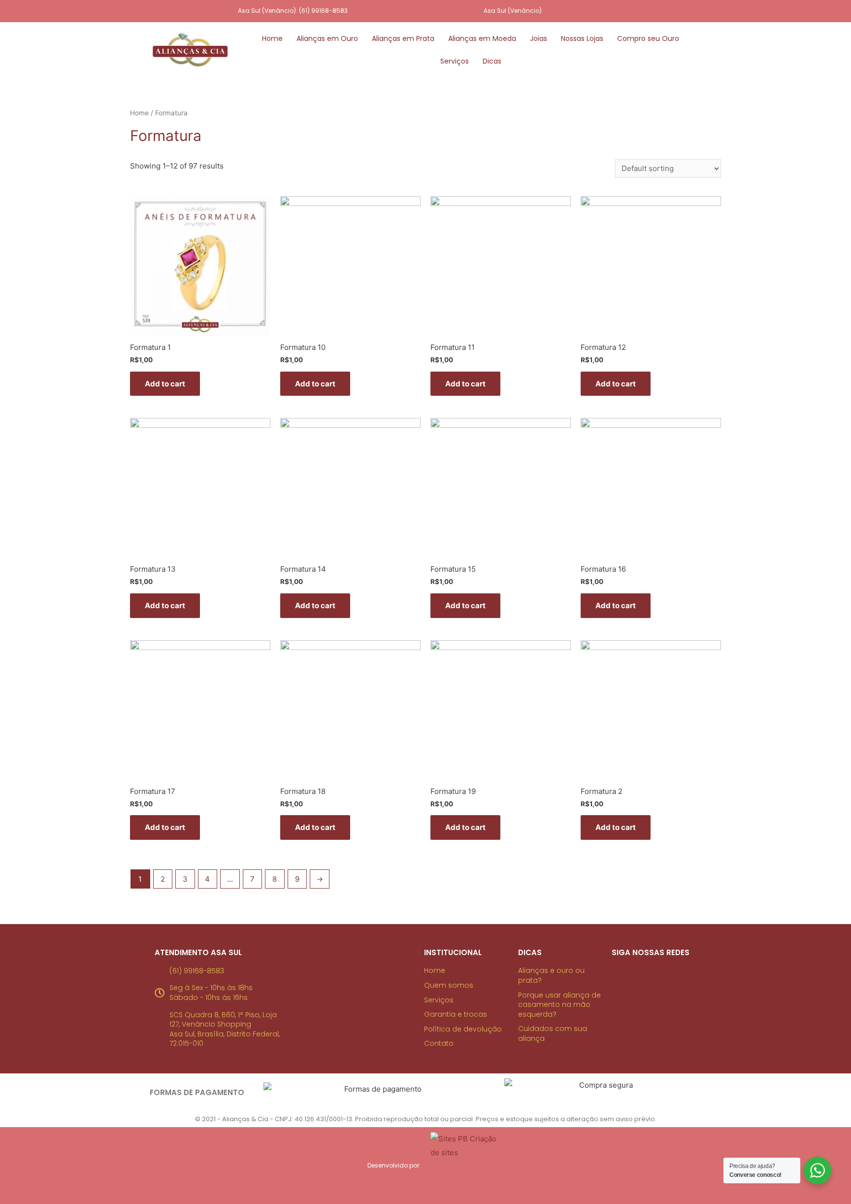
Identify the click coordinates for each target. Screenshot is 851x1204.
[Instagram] (625, 11)
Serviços (454, 61)
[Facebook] (645, 11)
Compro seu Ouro (648, 38)
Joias (538, 38)
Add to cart (165, 383)
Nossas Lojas (582, 38)
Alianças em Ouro (327, 38)
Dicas (492, 61)
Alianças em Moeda (482, 38)
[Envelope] (665, 11)
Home (272, 38)
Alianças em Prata (403, 38)
